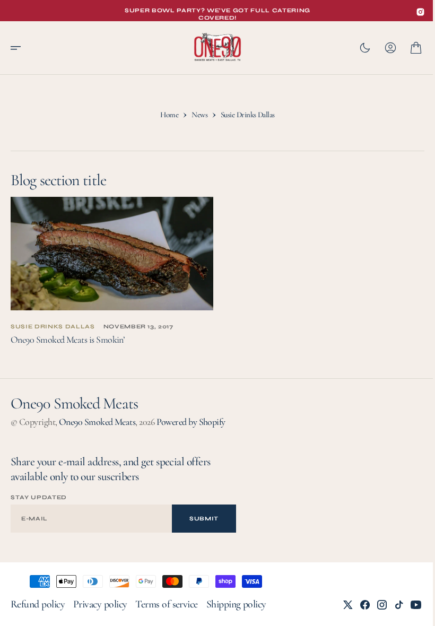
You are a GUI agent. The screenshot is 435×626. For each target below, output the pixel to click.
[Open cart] (407, 47)
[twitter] (340, 604)
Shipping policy (236, 604)
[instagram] (374, 604)
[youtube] (407, 604)
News (196, 117)
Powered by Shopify (190, 422)
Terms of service (166, 604)
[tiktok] (390, 604)
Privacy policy (100, 604)
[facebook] (357, 604)
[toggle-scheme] (357, 47)
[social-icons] (420, 12)
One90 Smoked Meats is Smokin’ (67, 339)
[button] (19, 47)
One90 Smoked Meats (97, 422)
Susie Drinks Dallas (53, 326)
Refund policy (38, 604)
